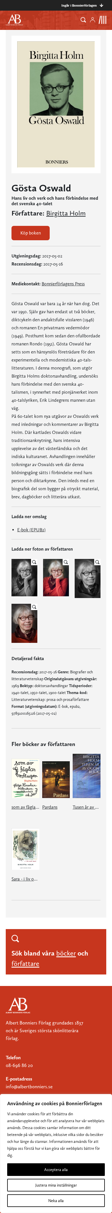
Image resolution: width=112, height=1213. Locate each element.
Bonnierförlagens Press (63, 284)
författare (25, 963)
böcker (66, 953)
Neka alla (56, 1200)
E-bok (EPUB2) (31, 530)
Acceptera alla (56, 1169)
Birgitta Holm (66, 213)
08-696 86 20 (19, 1065)
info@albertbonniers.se (29, 1086)
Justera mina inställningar (56, 1185)
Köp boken (30, 233)
